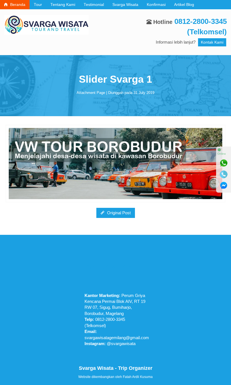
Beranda (17, 5)
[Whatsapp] (223, 163)
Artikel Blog (184, 5)
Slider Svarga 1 (115, 79)
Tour (38, 5)
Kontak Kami (212, 42)
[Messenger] (223, 185)
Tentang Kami (62, 5)
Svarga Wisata (125, 5)
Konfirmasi (156, 5)
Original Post (118, 212)
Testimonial (94, 5)
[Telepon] (223, 174)
